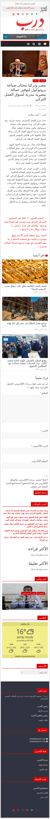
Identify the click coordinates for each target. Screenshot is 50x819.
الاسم (44, 430)
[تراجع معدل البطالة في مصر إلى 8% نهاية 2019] (25, 298)
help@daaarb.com (38, 741)
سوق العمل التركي (23, 106)
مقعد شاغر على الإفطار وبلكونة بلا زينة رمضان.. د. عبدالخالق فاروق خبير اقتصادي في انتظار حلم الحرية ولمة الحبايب (26, 600)
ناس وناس (25, 593)
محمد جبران (42, 109)
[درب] (45, 44)
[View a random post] (28, 44)
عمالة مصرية (12, 106)
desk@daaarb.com (38, 739)
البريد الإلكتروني (39, 446)
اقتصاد (43, 81)
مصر (33, 593)
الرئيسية (41, 593)
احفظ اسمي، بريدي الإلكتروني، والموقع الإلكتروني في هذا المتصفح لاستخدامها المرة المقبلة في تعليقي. (27, 483)
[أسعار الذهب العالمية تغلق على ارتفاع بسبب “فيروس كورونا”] (25, 261)
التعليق (44, 393)
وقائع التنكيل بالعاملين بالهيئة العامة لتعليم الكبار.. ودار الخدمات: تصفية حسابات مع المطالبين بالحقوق (27, 363)
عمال (35, 81)
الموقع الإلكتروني (40, 461)
